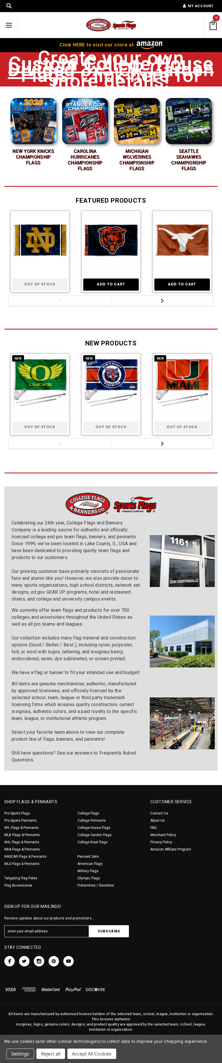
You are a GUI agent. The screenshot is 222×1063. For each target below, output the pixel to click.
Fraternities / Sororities (95, 885)
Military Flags (88, 871)
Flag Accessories (18, 885)
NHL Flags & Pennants (21, 842)
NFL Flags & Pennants (21, 828)
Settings (20, 1054)
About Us (157, 821)
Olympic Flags (88, 878)
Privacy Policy (161, 842)
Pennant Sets (88, 857)
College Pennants (91, 821)
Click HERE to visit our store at (97, 45)
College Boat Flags (92, 842)
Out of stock (39, 284)
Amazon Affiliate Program (170, 849)
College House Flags (93, 828)
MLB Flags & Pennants (22, 835)
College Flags (88, 813)
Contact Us (159, 813)
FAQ (153, 828)
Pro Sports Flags (17, 813)
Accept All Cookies (92, 1054)
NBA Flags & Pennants (22, 849)
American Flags (90, 864)
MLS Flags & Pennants (22, 864)
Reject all (50, 1054)
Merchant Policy (163, 835)
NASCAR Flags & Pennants (25, 857)
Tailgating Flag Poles (20, 878)
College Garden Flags (94, 835)
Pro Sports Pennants (20, 821)
